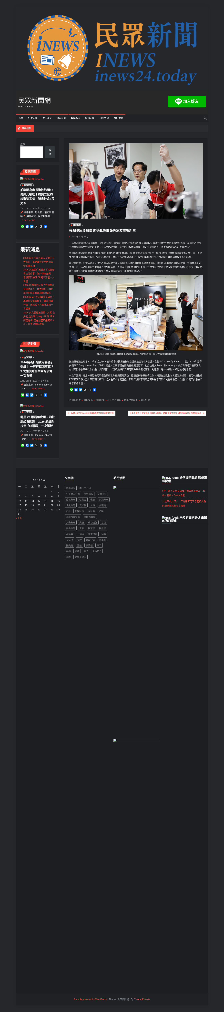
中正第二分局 (73, 493)
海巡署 (69, 534)
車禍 (68, 551)
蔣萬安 (102, 539)
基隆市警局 (89, 516)
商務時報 (79, 511)
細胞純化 (88, 400)
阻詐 (85, 551)
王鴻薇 (80, 534)
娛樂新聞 (75, 118)
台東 (92, 505)
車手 (99, 545)
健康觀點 (77, 225)
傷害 (92, 499)
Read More (28, 220)
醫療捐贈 (145, 400)
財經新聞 (89, 118)
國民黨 (91, 511)
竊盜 (103, 534)
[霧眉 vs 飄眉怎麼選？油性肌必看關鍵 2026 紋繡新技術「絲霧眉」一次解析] (32, 405)
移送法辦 (92, 534)
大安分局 (70, 522)
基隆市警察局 (73, 516)
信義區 (82, 499)
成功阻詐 (92, 522)
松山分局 (70, 528)
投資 (103, 522)
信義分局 (70, 499)
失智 (81, 522)
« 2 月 (19, 518)
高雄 (68, 556)
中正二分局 (85, 488)
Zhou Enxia (25, 208)
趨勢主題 (104, 118)
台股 (68, 511)
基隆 (101, 511)
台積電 (102, 505)
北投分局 (70, 505)
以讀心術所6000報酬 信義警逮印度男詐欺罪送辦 (92, 413)
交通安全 (101, 493)
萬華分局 (90, 539)
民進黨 (102, 528)
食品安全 (96, 551)
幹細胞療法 (75, 400)
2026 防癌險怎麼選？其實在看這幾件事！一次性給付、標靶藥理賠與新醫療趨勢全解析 (38, 288)
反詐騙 (82, 505)
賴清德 (89, 545)
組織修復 (100, 400)
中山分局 (70, 488)
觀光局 (69, 545)
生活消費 (47, 118)
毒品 (81, 528)
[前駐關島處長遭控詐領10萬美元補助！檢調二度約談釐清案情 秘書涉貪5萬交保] (32, 178)
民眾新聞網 (34, 100)
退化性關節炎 (131, 400)
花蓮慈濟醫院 (114, 400)
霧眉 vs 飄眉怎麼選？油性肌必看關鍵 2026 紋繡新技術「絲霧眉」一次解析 (37, 421)
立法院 (69, 539)
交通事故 (88, 493)
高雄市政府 (80, 556)
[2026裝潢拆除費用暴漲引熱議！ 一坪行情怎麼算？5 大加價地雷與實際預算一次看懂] (32, 351)
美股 (79, 539)
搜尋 (22, 144)
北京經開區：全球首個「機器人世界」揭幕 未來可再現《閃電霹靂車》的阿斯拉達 (165, 413)
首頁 (21, 118)
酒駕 (77, 551)
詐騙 (79, 545)
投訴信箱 (118, 118)
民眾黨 (91, 528)
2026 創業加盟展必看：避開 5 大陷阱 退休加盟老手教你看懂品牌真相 (38, 261)
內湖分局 (103, 499)
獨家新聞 (61, 118)
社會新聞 (32, 118)
